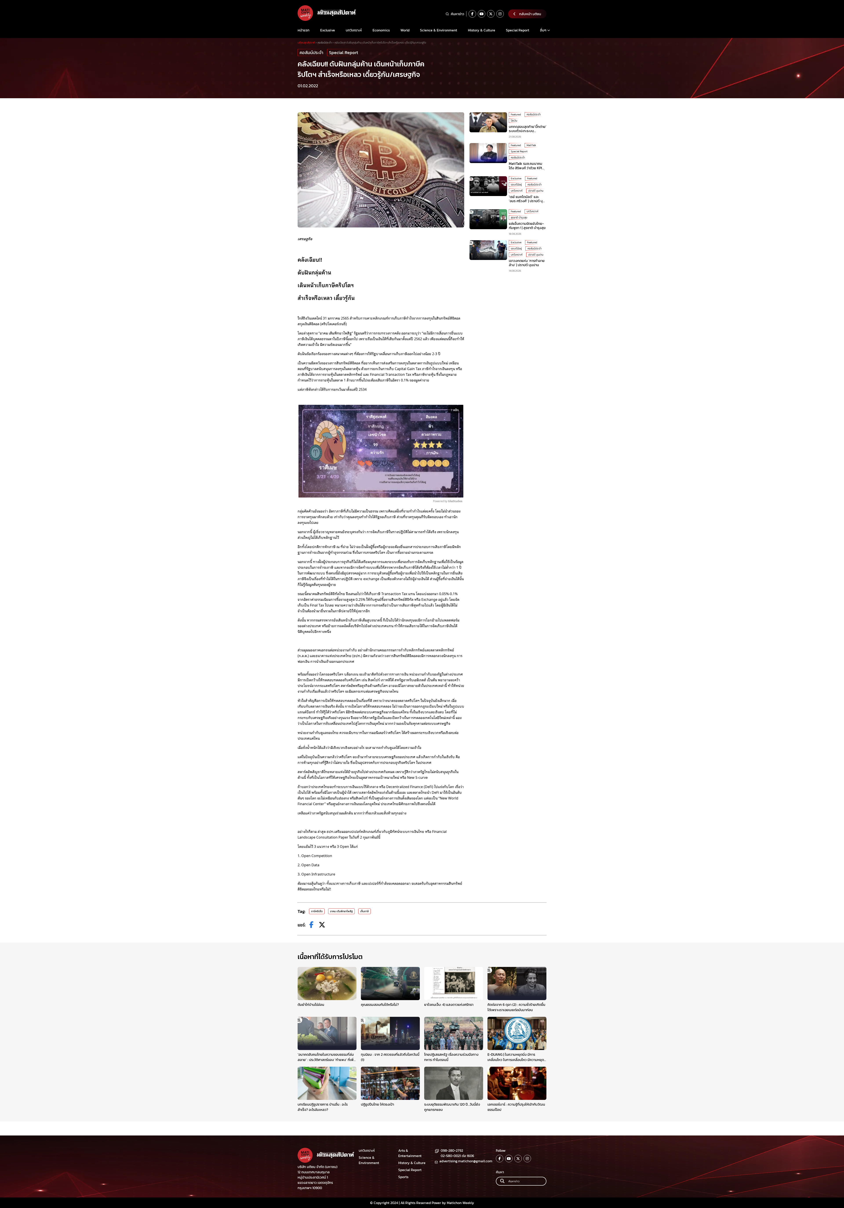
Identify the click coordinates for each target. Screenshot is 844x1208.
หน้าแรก (303, 30)
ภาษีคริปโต (317, 911)
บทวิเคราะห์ (354, 30)
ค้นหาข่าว (457, 13)
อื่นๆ (543, 30)
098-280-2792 (452, 1150)
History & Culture (481, 30)
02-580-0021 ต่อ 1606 (457, 1155)
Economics (381, 30)
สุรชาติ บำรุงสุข (519, 218)
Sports (403, 1176)
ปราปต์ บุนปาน (535, 191)
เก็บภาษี (364, 911)
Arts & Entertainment (410, 1153)
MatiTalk (531, 145)
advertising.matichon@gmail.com (465, 1161)
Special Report (517, 30)
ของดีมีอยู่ (516, 185)
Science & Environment (438, 30)
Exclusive (327, 30)
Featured (516, 114)
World (404, 30)
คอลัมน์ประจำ (311, 52)
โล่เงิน (514, 121)
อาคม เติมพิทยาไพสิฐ (341, 911)
